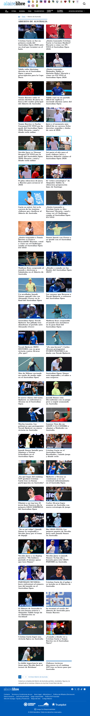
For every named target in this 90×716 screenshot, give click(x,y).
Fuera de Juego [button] (50, 11)
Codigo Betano (47, 699)
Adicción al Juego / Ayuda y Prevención (16, 699)
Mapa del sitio (35, 699)
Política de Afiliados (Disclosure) (63, 694)
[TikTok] (81, 689)
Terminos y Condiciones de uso (22, 694)
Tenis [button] (29, 11)
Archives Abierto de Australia (38, 677)
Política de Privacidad (52, 696)
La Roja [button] (6, 11)
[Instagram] (78, 689)
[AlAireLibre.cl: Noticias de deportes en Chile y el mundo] (11, 689)
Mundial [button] (22, 11)
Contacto (7, 694)
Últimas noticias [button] (60, 11)
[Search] (84, 4)
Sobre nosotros (9, 696)
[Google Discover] (84, 689)
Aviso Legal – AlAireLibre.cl (43, 694)
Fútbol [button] (13, 11)
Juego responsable (37, 696)
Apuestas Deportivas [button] (76, 11)
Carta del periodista (22, 696)
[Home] (15, 3)
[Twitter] (75, 689)
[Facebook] (72, 689)
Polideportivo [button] (39, 11)
